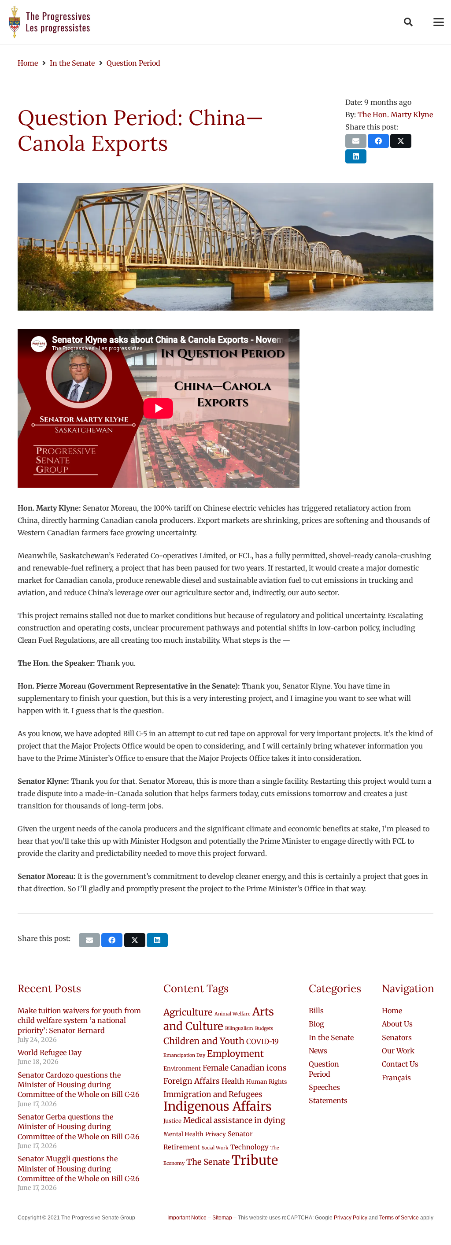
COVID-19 (262, 1041)
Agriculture (188, 1012)
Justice (172, 1121)
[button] (408, 22)
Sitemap (222, 1218)
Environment (182, 1068)
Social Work (215, 1148)
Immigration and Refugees (212, 1094)
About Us (397, 1023)
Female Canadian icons (245, 1068)
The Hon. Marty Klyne (395, 114)
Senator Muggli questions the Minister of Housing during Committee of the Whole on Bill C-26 (79, 1168)
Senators (397, 1037)
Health (233, 1081)
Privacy (215, 1134)
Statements (328, 1100)
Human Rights (266, 1082)
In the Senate (331, 1037)
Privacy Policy (350, 1218)
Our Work (398, 1050)
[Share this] (378, 141)
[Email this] (355, 141)
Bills (316, 1010)
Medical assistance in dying (234, 1120)
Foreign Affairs (191, 1081)
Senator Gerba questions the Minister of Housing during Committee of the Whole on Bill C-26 (79, 1126)
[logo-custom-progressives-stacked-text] (49, 22)
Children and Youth (203, 1041)
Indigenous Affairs (217, 1106)
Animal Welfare (232, 1014)
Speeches (324, 1087)
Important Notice (187, 1218)
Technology (249, 1147)
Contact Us (400, 1064)
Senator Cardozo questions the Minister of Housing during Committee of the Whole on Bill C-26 (79, 1085)
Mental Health (183, 1134)
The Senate (208, 1162)
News (318, 1050)
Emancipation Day (184, 1055)
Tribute (255, 1160)
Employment (235, 1054)
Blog (316, 1023)
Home (392, 1010)
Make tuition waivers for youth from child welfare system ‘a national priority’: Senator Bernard (79, 1020)
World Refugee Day (49, 1052)
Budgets (264, 1028)
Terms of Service (399, 1218)
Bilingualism (239, 1028)
